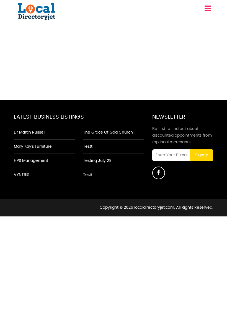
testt (87, 147)
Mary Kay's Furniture (33, 147)
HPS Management (31, 161)
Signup (201, 155)
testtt (88, 175)
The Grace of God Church (108, 132)
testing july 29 (97, 161)
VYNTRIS (21, 175)
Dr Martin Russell (29, 132)
